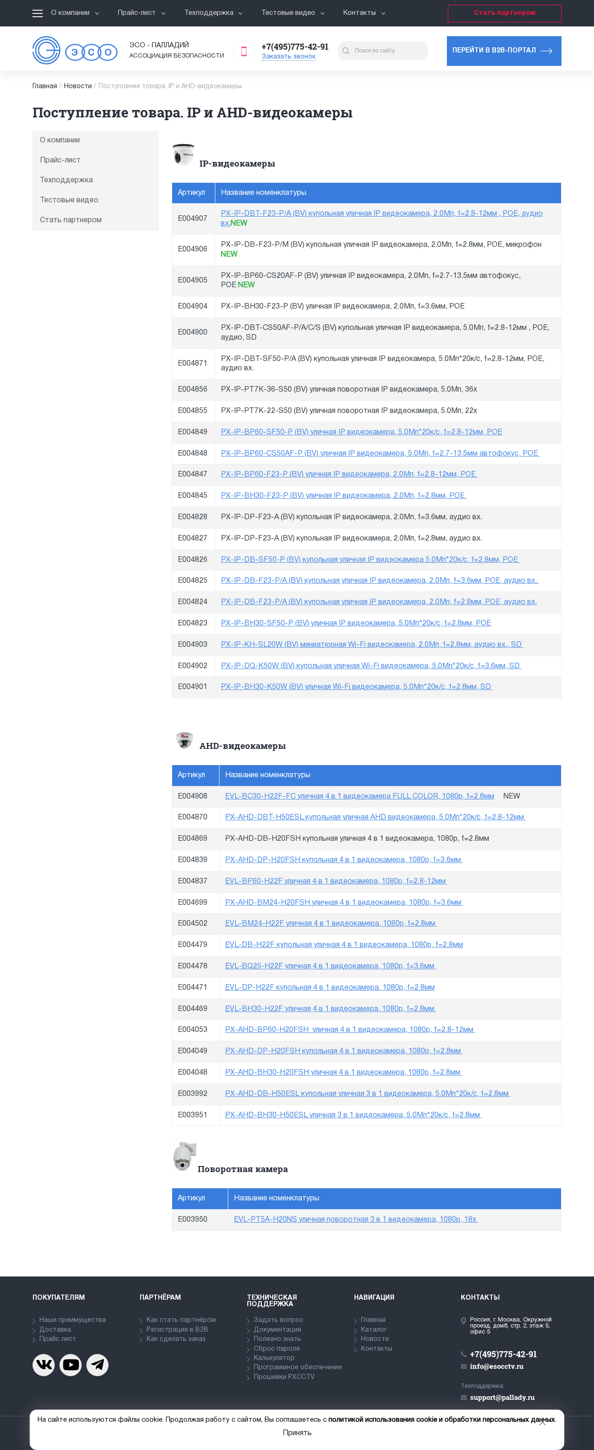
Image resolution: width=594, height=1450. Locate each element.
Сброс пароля (277, 1349)
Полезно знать (277, 1339)
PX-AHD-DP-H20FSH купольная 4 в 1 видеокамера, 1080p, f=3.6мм (343, 860)
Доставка (55, 1330)
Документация (277, 1330)
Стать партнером (505, 13)
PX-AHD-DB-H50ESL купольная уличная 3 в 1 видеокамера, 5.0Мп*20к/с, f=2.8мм (367, 1094)
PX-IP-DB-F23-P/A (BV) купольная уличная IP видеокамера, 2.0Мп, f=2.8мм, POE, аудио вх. (379, 602)
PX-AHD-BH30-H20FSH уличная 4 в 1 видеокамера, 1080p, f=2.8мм (342, 1073)
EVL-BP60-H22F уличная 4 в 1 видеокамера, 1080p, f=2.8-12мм (335, 881)
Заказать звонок (289, 57)
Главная (44, 87)
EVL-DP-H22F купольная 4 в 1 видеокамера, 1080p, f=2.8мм (330, 988)
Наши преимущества (72, 1320)
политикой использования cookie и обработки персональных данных (442, 1420)
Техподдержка (208, 13)
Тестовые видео (288, 13)
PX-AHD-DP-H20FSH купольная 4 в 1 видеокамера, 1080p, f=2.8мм (343, 1051)
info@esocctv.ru (496, 1366)
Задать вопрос (278, 1320)
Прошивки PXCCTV (284, 1377)
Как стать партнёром (181, 1320)
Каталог (374, 1330)
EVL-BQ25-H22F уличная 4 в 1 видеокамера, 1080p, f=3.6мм (329, 966)
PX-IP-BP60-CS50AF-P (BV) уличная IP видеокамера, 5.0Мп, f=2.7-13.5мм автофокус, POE (379, 454)
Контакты (359, 13)
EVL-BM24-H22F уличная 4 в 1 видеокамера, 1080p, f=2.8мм (330, 924)
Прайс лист (57, 1339)
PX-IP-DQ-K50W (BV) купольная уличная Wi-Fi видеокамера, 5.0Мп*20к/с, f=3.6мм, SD (370, 666)
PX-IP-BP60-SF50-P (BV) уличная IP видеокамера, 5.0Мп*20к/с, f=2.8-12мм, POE (361, 432)
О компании (70, 13)
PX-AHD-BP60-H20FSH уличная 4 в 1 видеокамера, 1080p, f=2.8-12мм (349, 1030)
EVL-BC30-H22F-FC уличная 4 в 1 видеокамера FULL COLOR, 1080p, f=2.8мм (359, 796)
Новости (78, 87)
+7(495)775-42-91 (295, 46)
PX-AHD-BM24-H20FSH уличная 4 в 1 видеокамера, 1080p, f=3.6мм (343, 903)
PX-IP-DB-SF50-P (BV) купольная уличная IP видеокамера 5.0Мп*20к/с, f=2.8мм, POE (369, 560)
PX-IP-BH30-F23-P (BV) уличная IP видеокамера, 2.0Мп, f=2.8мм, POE (343, 496)
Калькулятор (274, 1358)
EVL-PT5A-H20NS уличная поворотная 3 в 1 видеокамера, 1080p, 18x (355, 1220)
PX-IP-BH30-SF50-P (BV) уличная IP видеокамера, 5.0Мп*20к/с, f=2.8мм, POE (356, 623)
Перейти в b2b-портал (494, 51)
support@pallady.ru (502, 1397)
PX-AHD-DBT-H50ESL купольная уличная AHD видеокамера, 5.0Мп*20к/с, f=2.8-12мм (374, 817)
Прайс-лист (137, 13)
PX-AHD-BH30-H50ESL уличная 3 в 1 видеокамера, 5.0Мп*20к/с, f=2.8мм (352, 1115)
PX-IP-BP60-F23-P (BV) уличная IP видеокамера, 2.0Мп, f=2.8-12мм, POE (348, 474)
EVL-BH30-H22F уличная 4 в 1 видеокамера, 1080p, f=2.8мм (329, 1009)
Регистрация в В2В (177, 1330)
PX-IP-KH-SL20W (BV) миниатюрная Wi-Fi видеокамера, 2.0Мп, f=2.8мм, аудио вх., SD (371, 645)
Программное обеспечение (298, 1368)
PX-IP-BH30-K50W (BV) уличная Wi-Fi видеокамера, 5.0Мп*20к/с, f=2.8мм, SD (356, 687)
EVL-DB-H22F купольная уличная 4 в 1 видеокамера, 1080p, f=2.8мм (344, 945)
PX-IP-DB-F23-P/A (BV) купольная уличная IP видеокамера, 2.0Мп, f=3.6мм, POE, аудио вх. (379, 581)
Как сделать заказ (176, 1339)
